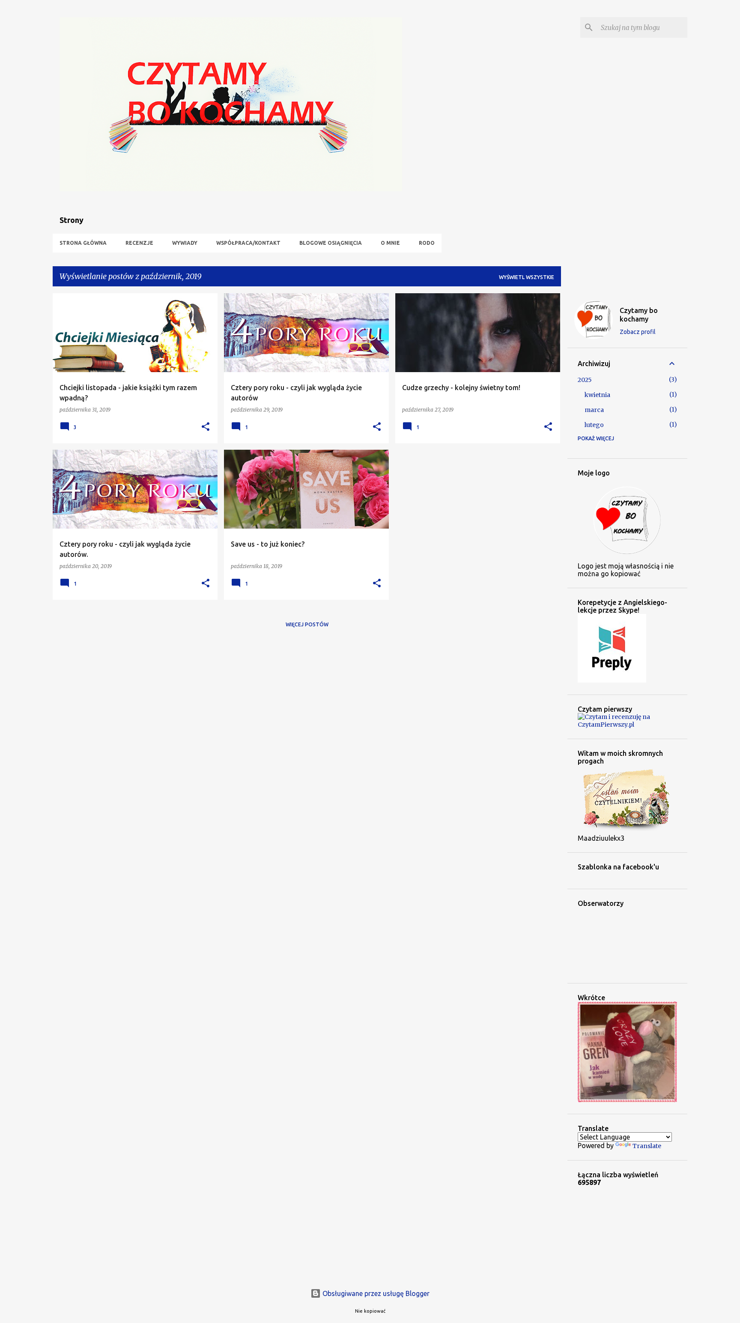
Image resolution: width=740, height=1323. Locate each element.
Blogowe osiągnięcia (330, 243)
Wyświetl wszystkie (526, 277)
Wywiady (184, 243)
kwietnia (597, 395)
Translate (647, 1146)
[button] (205, 427)
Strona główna (83, 243)
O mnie (390, 243)
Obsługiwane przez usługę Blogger (375, 1293)
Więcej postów (307, 624)
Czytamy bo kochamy (639, 315)
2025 (585, 380)
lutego (594, 425)
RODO (427, 243)
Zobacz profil (638, 331)
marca (594, 410)
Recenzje (139, 243)
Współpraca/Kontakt (248, 243)
